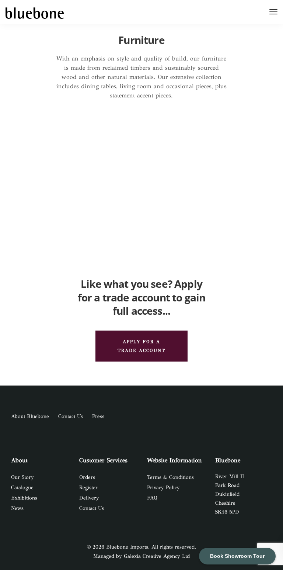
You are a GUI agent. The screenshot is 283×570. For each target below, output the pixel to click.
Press (98, 416)
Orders (87, 477)
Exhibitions (24, 498)
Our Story (22, 477)
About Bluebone (30, 416)
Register (88, 487)
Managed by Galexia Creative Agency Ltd (141, 556)
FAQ (152, 498)
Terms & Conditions (170, 477)
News (17, 508)
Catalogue (22, 487)
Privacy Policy (163, 487)
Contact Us (70, 416)
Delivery (89, 498)
